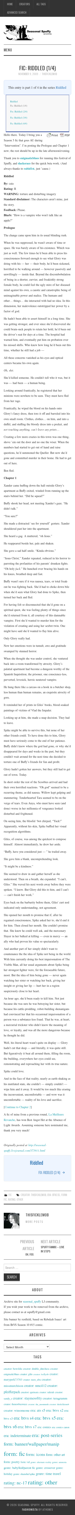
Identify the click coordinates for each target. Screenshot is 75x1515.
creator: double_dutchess (36, 1369)
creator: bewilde (13, 1369)
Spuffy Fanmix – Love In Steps (52, 1249)
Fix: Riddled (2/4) (19, 111)
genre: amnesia (59, 1462)
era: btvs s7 (27, 1426)
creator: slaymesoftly (27, 1398)
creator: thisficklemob (33, 1195)
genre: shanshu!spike (24, 1474)
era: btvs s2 (54, 1410)
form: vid (25, 1462)
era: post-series (47, 1435)
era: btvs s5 (53, 1195)
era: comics (44, 1427)
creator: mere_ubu (32, 1379)
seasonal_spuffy (32, 1301)
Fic (10, 1195)
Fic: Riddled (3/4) (18, 117)
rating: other (15, 1199)
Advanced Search (16, 12)
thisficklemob (49, 74)
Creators (24, 4)
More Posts (34, 1222)
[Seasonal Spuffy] (37, 32)
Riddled (61, 87)
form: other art (55, 1454)
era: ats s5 (37, 1410)
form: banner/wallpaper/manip (31, 1444)
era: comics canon (60, 1427)
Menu (8, 49)
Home (10, 4)
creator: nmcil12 (35, 1385)
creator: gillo (26, 1374)
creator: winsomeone (17, 1410)
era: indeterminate (17, 1435)
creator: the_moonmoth (38, 1404)
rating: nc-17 (15, 1483)
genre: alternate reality (41, 1462)
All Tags (41, 4)
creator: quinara (30, 1392)
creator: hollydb (41, 1374)
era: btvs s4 (24, 1418)
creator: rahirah (46, 1392)
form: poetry (12, 1462)
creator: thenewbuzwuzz (15, 1404)
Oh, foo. (29, 1254)
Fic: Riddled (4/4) (18, 123)
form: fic (14, 1453)
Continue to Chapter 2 (18, 1107)
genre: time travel (48, 1473)
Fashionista (30, 1509)
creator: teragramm (55, 1398)
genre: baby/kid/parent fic (19, 1468)
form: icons (35, 1454)
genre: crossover (45, 1468)
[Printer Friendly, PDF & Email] (58, 135)
